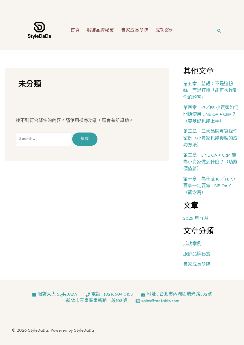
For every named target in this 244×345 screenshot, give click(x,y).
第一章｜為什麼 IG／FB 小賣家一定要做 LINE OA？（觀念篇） (209, 186)
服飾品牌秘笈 (100, 31)
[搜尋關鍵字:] (44, 139)
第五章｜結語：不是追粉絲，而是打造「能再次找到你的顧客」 (210, 91)
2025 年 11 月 (196, 219)
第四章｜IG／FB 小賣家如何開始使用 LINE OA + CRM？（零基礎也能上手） (211, 115)
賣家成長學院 (134, 31)
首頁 (75, 31)
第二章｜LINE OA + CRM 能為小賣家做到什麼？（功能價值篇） (210, 162)
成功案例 (164, 31)
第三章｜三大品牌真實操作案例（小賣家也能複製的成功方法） (210, 138)
